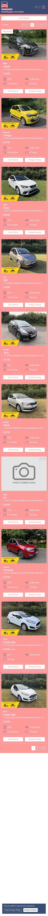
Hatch (6, 66)
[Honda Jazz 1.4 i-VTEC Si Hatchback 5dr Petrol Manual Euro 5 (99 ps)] (24, 329)
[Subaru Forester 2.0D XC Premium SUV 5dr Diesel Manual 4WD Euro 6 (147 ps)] (24, 546)
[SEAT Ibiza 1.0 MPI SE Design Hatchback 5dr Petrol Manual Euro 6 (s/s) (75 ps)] (24, 184)
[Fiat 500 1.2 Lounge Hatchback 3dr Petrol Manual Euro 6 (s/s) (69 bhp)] (24, 256)
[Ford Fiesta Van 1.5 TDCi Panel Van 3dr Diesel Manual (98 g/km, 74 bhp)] (24, 691)
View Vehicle (13, 91)
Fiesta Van (9, 642)
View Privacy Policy (13, 910)
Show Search (24, 18)
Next (43, 748)
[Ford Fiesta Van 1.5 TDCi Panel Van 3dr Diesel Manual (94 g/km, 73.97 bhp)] (24, 618)
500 (5, 280)
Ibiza (6, 207)
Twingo (7, 135)
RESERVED (7, 31)
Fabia (6, 425)
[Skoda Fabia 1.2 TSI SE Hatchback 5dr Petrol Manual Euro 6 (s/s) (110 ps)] (24, 401)
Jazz (6, 352)
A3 (4, 497)
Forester (8, 570)
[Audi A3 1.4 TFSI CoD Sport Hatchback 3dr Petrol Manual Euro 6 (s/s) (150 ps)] (24, 474)
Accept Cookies (30, 910)
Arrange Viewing (34, 91)
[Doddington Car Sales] (12, 7)
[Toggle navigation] (43, 7)
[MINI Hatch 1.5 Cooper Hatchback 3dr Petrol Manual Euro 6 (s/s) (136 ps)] (24, 44)
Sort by (24, 25)
